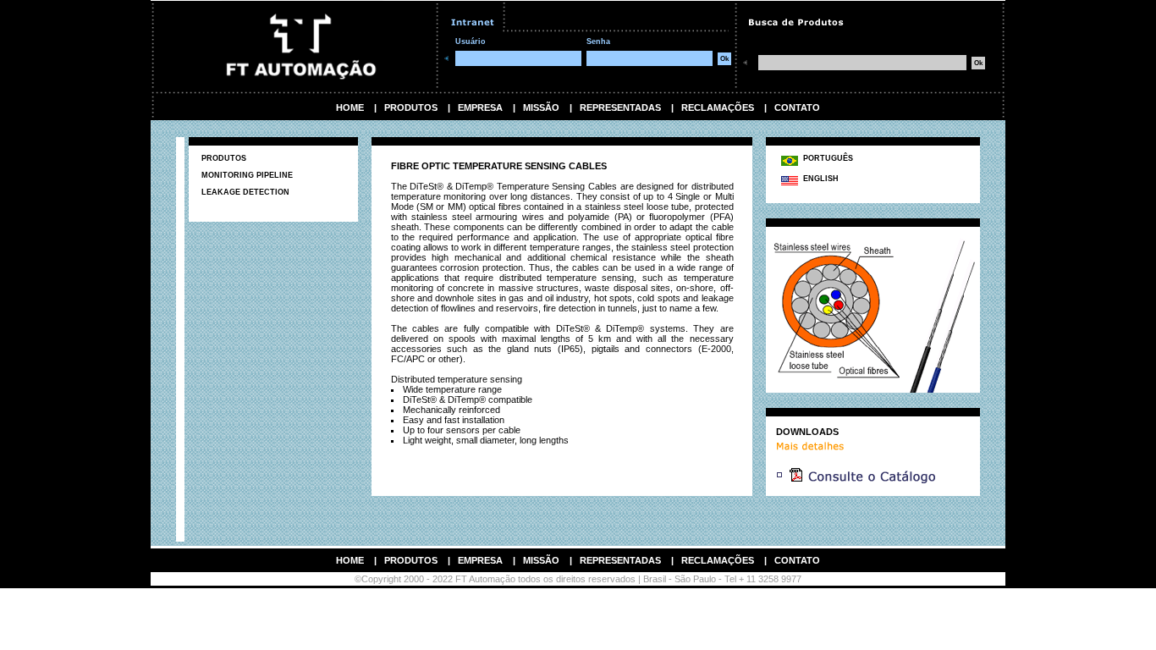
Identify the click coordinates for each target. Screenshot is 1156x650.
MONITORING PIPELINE (247, 175)
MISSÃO (541, 107)
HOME (350, 107)
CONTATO (797, 107)
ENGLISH (818, 178)
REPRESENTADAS (620, 107)
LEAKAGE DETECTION (245, 192)
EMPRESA (480, 107)
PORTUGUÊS (825, 158)
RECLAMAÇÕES (717, 107)
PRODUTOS (411, 107)
